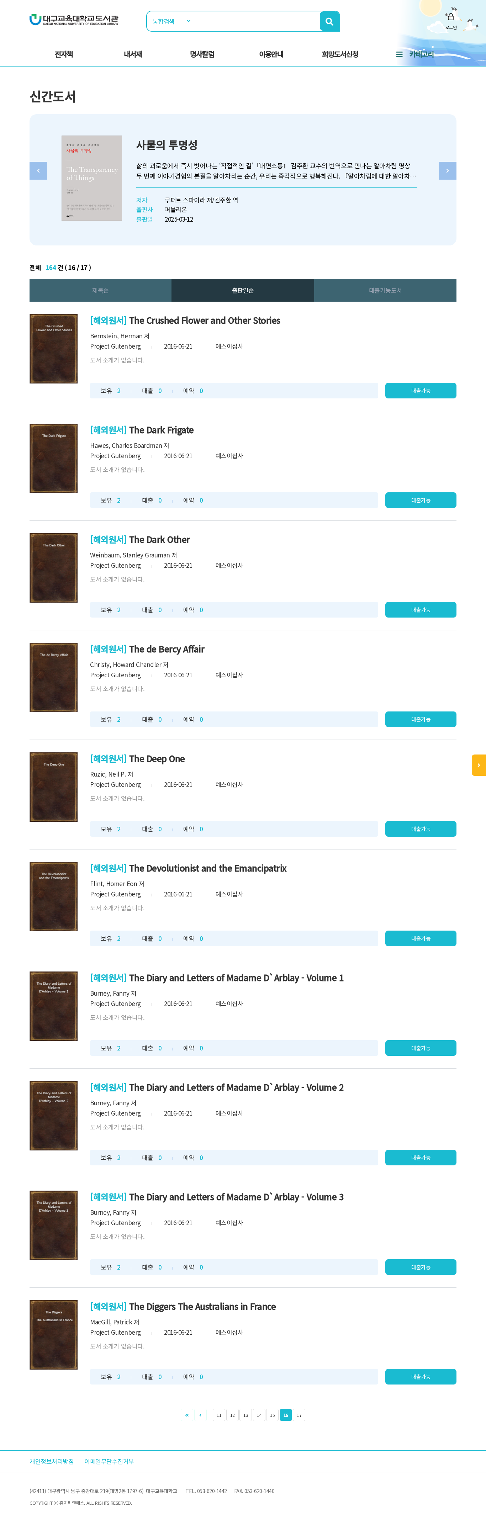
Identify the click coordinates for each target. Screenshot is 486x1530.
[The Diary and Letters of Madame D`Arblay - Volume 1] (54, 1006)
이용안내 (271, 54)
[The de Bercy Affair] (54, 677)
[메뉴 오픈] (479, 765)
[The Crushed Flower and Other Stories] (54, 348)
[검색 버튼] (329, 21)
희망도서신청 (340, 54)
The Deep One (157, 758)
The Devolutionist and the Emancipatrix (208, 868)
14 (259, 1415)
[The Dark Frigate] (54, 458)
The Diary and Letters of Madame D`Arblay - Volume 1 (236, 977)
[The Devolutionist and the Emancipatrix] (54, 896)
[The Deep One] (54, 787)
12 (232, 1415)
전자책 (64, 54)
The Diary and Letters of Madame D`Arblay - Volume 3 (236, 1196)
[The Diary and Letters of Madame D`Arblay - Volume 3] (54, 1225)
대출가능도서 (385, 290)
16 (286, 1415)
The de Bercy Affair (167, 648)
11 (219, 1415)
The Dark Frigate (161, 429)
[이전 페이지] (200, 1415)
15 (272, 1415)
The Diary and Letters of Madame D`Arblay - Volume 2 (236, 1087)
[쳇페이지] (187, 1415)
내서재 (133, 54)
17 (299, 1415)
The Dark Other (159, 539)
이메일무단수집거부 (109, 1461)
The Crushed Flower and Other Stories (204, 320)
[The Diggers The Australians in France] (54, 1335)
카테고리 (422, 54)
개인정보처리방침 (52, 1461)
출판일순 (243, 290)
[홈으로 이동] (74, 19)
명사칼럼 (202, 54)
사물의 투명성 (167, 144)
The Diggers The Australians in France (202, 1306)
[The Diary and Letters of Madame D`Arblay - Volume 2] (54, 1115)
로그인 (451, 27)
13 (245, 1415)
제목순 (100, 290)
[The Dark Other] (54, 568)
